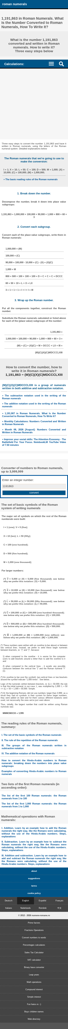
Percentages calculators (34, 945)
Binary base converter (34, 967)
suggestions (34, 878)
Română (42, 908)
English (25, 900)
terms (34, 886)
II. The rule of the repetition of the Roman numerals (30, 740)
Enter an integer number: (18, 480)
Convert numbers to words (34, 937)
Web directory (34, 1019)
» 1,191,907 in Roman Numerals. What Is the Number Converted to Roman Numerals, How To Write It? (34, 414)
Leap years (34, 974)
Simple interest (34, 997)
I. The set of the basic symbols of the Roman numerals (31, 735)
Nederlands (25, 908)
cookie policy (34, 893)
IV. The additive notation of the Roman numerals (28, 753)
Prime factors (34, 923)
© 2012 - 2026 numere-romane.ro (34, 915)
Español (42, 900)
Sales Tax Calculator (34, 952)
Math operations (34, 982)
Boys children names (34, 1011)
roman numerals (14, 4)
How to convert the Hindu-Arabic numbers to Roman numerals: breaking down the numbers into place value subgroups (34, 763)
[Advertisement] (34, 104)
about (34, 871)
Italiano (8, 908)
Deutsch (8, 900)
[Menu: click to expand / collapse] (53, 64)
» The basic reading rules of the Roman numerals (30, 179)
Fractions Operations (34, 930)
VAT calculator (34, 960)
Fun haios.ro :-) (34, 1004)
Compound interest (34, 989)
